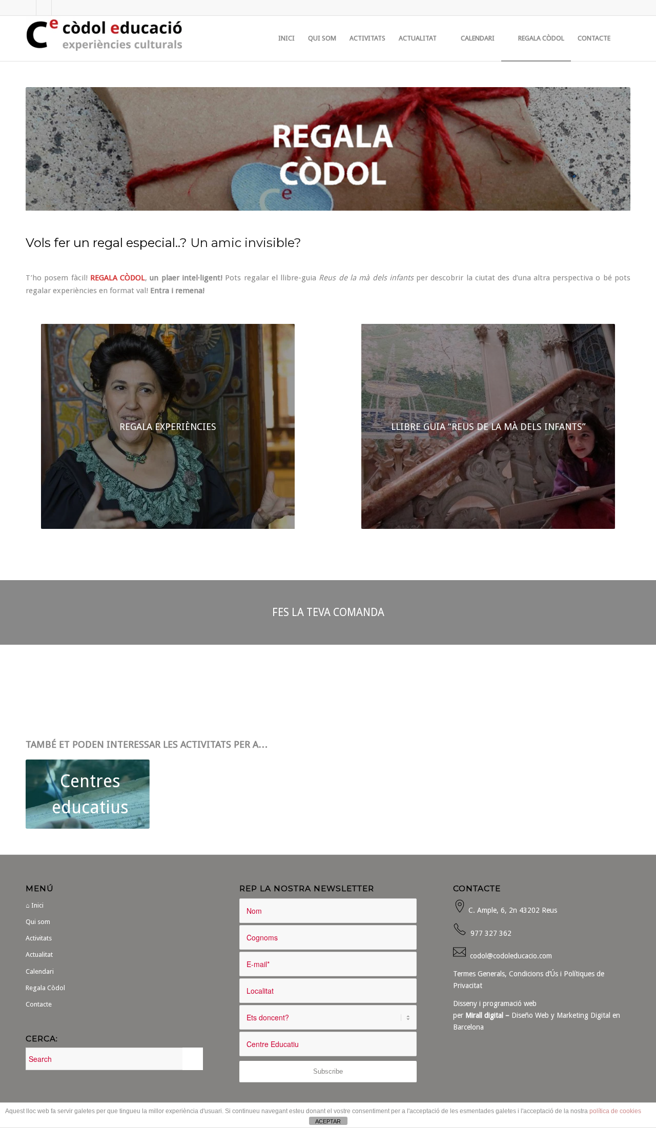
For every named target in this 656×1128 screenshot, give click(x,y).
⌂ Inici (35, 905)
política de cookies (615, 1111)
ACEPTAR (328, 1121)
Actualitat (39, 954)
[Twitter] (43, 7)
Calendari (40, 971)
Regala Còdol (45, 988)
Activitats (39, 938)
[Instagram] (59, 7)
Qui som (38, 922)
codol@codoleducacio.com (511, 956)
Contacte (39, 1004)
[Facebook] (28, 7)
